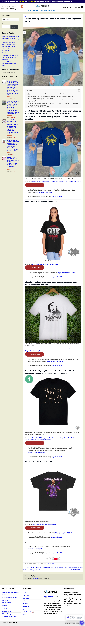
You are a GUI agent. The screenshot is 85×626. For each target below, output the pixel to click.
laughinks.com (33, 543)
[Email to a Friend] (53, 558)
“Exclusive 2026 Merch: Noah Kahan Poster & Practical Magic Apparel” (9, 44)
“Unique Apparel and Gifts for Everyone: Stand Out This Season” (10, 57)
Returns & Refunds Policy (9, 616)
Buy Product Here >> (34, 185)
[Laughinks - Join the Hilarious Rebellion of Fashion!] (42, 6)
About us (4, 605)
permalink (51, 563)
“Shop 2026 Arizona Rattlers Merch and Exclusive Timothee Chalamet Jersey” (10, 38)
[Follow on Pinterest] (69, 605)
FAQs (54, 11)
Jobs (24, 601)
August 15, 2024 (56, 196)
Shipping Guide (37, 11)
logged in (35, 578)
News (26, 16)
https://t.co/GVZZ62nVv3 (43, 192)
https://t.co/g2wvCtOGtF (63, 533)
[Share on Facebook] (47, 558)
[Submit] (22, 6)
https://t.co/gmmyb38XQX (36, 549)
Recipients (26, 598)
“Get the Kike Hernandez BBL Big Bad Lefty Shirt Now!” (9, 63)
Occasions (26, 606)
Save (56, 558)
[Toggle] (41, 593)
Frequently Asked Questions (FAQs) (10, 593)
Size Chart (5, 600)
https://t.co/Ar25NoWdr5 (36, 453)
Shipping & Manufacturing (10, 597)
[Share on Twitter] (50, 558)
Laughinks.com (48, 596)
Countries (26, 595)
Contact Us (48, 11)
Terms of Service (7, 611)
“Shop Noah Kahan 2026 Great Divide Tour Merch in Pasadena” (10, 51)
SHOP (29, 11)
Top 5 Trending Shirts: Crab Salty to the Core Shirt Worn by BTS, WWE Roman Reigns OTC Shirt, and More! (52, 94)
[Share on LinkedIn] (59, 558)
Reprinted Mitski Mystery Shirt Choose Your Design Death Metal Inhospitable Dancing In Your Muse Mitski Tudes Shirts (53, 104)
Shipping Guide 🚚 (28, 612)
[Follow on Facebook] (65, 605)
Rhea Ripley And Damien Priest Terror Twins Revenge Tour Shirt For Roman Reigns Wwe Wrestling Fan (53, 100)
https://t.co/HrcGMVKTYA (66, 273)
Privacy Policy (6, 614)
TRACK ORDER (6, 603)
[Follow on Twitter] (67, 605)
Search (4, 24)
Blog (24, 615)
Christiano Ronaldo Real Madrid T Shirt (40, 107)
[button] (78, 90)
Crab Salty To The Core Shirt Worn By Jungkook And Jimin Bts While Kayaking (51, 96)
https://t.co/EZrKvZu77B (55, 361)
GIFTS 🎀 (25, 609)
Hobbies (25, 603)
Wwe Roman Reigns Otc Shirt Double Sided (41, 98)
